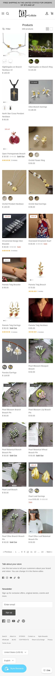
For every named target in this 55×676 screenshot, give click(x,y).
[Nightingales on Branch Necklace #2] (14, 45)
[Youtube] (11, 578)
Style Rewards (43, 636)
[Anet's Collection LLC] (27, 13)
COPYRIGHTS (24, 639)
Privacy (50, 639)
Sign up (9, 612)
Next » (49, 552)
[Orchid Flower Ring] (41, 138)
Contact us (31, 636)
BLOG (14, 639)
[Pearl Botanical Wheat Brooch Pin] (41, 434)
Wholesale (5, 639)
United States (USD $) (13, 652)
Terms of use (6, 643)
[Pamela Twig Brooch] (41, 269)
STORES (22, 636)
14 (42, 552)
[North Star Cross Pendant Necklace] (14, 92)
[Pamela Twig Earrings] (14, 310)
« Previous (7, 552)
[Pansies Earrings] (14, 351)
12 (35, 552)
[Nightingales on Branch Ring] (41, 45)
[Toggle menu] (3, 13)
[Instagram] (7, 578)
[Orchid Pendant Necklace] (14, 182)
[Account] (46, 13)
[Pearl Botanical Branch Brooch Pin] (14, 434)
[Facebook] (3, 578)
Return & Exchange (38, 639)
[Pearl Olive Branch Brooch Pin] (14, 521)
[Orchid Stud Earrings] (41, 182)
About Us (13, 636)
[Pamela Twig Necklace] (41, 310)
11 (31, 552)
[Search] (9, 13)
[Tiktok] (15, 578)
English (7, 660)
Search (4, 636)
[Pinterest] (19, 578)
